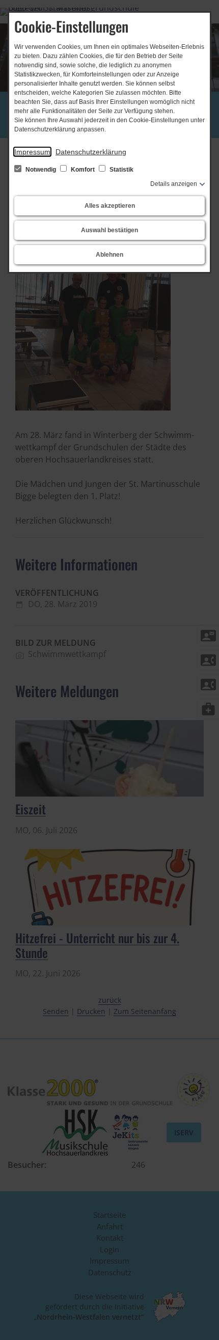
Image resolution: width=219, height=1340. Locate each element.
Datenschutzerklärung (91, 152)
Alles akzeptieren (110, 205)
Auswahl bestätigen (109, 230)
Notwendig (41, 169)
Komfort (82, 169)
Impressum (32, 152)
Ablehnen (109, 254)
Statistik (120, 169)
